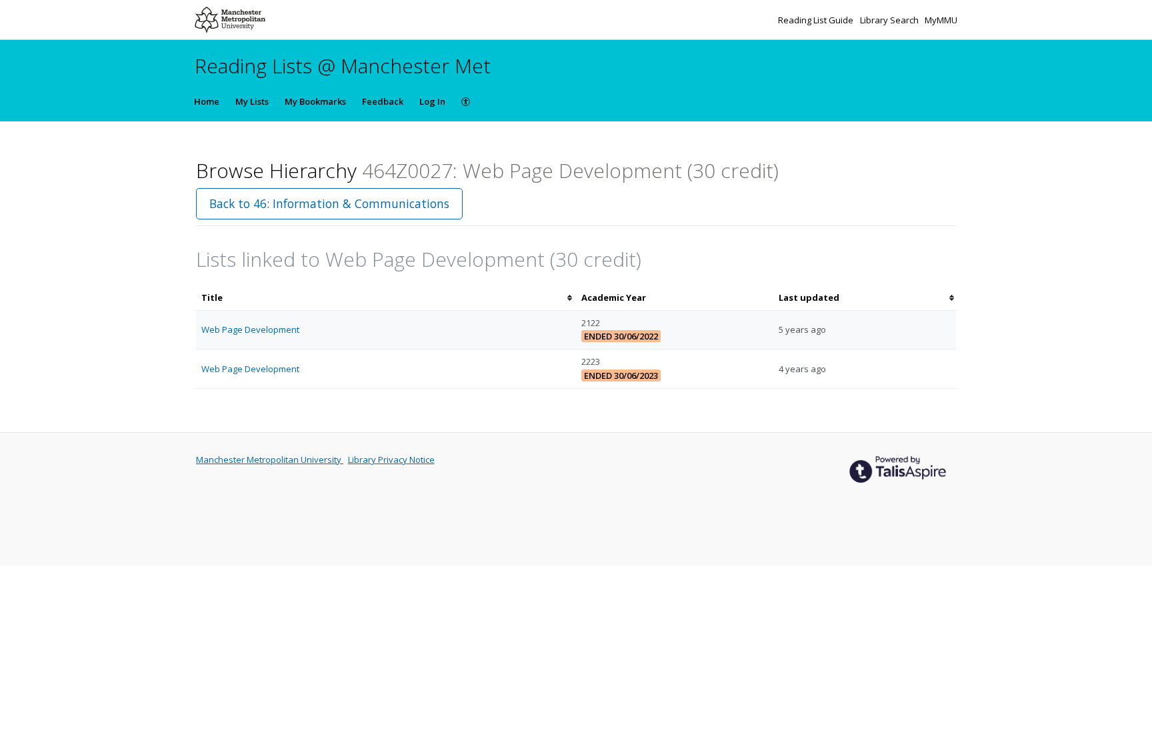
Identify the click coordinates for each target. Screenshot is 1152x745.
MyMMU (941, 20)
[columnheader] (386, 297)
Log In (432, 101)
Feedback (382, 101)
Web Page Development (250, 329)
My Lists (252, 101)
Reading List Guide (816, 20)
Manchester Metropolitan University (269, 460)
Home (206, 101)
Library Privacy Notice (391, 460)
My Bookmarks (315, 101)
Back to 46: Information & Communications (329, 203)
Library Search (890, 20)
